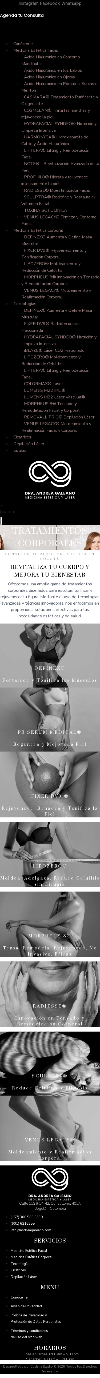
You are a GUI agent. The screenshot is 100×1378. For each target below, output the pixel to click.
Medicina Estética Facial (35, 50)
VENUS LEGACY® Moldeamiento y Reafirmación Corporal (56, 293)
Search (7, 511)
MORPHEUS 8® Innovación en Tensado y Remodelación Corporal (60, 280)
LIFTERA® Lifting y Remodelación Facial (55, 153)
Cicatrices (22, 437)
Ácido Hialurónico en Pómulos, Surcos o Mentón (59, 87)
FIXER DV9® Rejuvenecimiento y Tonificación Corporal (54, 253)
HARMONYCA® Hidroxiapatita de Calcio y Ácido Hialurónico (55, 140)
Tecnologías (24, 304)
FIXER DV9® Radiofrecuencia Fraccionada (50, 327)
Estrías (19, 450)
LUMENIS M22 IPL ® (44, 390)
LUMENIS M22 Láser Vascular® (54, 397)
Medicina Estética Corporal (38, 230)
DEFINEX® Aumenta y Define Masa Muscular (56, 240)
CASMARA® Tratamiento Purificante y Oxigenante (59, 100)
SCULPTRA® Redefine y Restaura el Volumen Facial (58, 200)
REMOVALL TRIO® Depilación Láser (59, 417)
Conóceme (23, 44)
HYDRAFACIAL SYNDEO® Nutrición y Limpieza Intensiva (59, 127)
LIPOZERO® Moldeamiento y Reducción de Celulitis (51, 267)
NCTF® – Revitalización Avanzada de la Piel (60, 167)
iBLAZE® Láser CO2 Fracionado (54, 350)
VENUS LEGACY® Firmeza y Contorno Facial (59, 220)
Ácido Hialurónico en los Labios (53, 70)
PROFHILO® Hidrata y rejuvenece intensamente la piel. (54, 180)
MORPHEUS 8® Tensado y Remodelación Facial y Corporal (50, 407)
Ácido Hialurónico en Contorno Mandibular (50, 60)
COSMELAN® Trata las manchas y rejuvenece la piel (55, 113)
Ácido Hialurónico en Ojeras (49, 77)
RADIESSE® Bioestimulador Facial (57, 190)
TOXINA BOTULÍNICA (45, 210)
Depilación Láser (28, 444)
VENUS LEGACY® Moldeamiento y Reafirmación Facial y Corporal (56, 427)
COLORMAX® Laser (43, 384)
